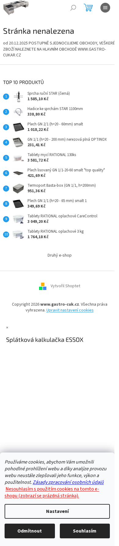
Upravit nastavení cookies (70, 310)
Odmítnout (29, 531)
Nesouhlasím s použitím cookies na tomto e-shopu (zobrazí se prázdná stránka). (52, 492)
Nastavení (57, 511)
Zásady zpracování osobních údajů (68, 482)
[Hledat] (73, 8)
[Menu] (105, 8)
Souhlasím (84, 531)
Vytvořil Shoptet (65, 286)
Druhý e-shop (60, 255)
